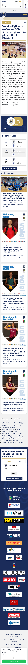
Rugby (4, 437)
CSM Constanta (7, 426)
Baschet (21, 422)
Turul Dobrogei (6, 442)
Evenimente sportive (17, 639)
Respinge (7, 658)
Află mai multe (6, 655)
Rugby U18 (11, 437)
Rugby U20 (20, 437)
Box (3, 424)
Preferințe (20, 658)
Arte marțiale (5, 422)
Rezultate (14, 642)
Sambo (9, 439)
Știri (5, 639)
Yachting (21, 442)
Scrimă (15, 439)
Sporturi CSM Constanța (14, 644)
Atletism (14, 422)
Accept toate (14, 661)
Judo (15, 431)
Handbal (4, 1)
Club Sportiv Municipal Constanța (14, 636)
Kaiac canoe (5, 433)
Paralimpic (10, 435)
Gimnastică (17, 426)
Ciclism (16, 424)
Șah (3, 439)
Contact (18, 647)
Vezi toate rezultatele (9, 168)
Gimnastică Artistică (8, 429)
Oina (3, 435)
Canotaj (8, 424)
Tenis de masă (6, 441)
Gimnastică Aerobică (8, 428)
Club (21, 424)
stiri (21, 439)
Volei (24, 22)
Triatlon (15, 441)
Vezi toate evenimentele (14, 478)
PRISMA (18, 435)
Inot (10, 431)
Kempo (14, 433)
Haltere (19, 429)
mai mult (14, 473)
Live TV (9, 647)
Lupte (20, 433)
